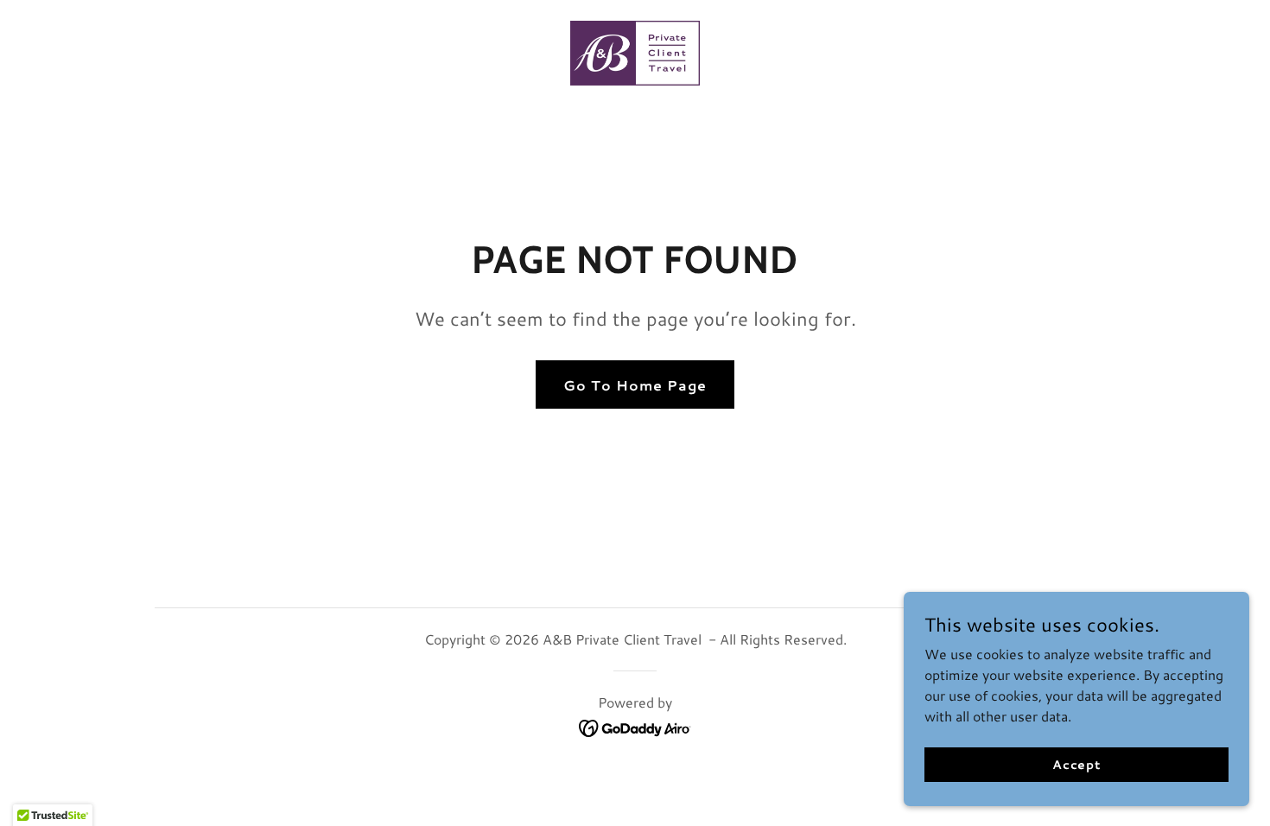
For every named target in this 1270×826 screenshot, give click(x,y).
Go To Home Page (635, 385)
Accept (1076, 763)
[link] (635, 50)
